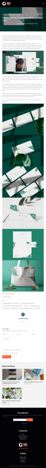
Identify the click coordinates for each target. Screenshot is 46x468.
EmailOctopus (25, 423)
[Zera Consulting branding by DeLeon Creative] (12, 393)
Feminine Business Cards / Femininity (10, 303)
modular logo (6, 308)
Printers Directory (23, 437)
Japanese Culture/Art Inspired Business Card (12, 305)
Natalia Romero (11, 293)
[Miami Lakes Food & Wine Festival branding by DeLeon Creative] (12, 374)
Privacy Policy (23, 457)
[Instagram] (19, 448)
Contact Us (23, 461)
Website (33, 334)
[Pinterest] (24, 448)
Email (18, 334)
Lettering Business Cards (35, 305)
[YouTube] (26, 448)
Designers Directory (23, 436)
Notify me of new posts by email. (11, 353)
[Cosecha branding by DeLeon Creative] (34, 374)
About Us (23, 460)
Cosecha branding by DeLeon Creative (33, 382)
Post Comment (6, 356)
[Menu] (43, 3)
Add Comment (6, 338)
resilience (38, 308)
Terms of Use (23, 458)
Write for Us (23, 439)
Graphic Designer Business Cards (27, 303)
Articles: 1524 (23, 321)
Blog (23, 434)
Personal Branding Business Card (27, 308)
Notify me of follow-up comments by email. (13, 350)
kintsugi (26, 305)
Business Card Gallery (15, 14)
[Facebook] (21, 448)
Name (4, 334)
